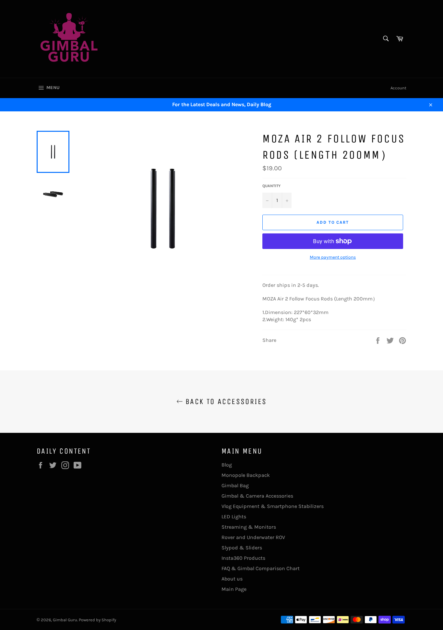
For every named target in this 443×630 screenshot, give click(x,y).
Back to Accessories (225, 401)
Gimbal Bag (235, 485)
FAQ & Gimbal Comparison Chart (261, 568)
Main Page (234, 589)
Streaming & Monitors (249, 527)
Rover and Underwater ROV (253, 537)
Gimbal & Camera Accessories (257, 496)
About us (232, 579)
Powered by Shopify (97, 619)
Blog (227, 465)
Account (398, 87)
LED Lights (234, 516)
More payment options (333, 257)
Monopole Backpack (246, 475)
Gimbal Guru (65, 619)
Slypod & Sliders (242, 548)
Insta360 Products (243, 558)
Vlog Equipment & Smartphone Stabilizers (273, 506)
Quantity (271, 186)
